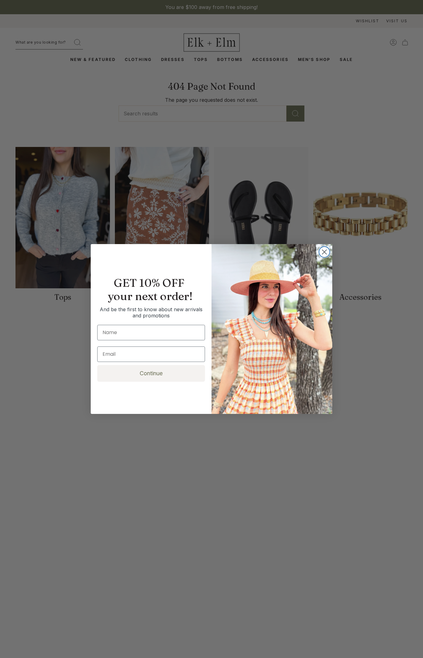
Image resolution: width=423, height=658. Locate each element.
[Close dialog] (324, 252)
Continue (151, 373)
